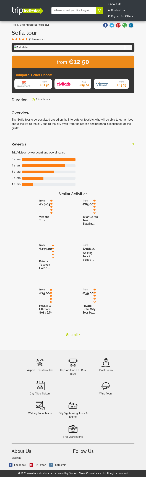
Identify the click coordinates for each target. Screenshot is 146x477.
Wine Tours (106, 394)
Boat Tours (106, 370)
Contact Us (117, 10)
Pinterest (40, 465)
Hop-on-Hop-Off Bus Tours (73, 372)
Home (15, 25)
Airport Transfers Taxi (40, 370)
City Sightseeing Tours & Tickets (73, 415)
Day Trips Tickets (40, 394)
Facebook (20, 465)
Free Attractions (73, 437)
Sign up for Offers (122, 16)
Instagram (60, 465)
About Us (115, 4)
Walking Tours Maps (40, 413)
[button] (21, 47)
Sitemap (16, 458)
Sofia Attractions (29, 25)
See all (72, 335)
